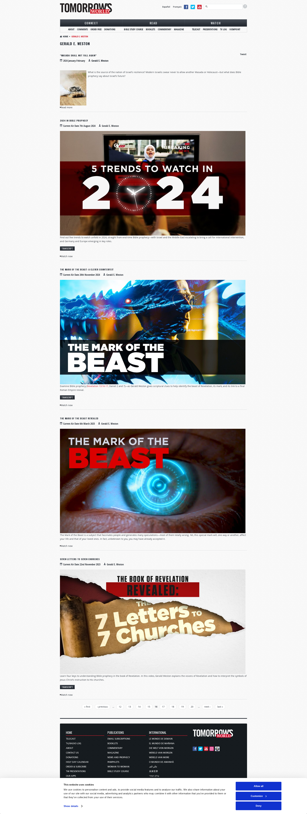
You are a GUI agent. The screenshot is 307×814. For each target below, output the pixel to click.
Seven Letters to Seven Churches (80, 559)
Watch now (67, 256)
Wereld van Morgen (160, 752)
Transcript (67, 248)
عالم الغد (153, 766)
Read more (66, 107)
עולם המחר (154, 776)
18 (173, 706)
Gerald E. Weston (99, 60)
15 (149, 706)
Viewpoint (234, 29)
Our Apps (71, 776)
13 (129, 706)
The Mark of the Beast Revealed (79, 418)
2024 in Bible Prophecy (74, 120)
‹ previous (102, 706)
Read (153, 23)
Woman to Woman (118, 766)
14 (139, 706)
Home (65, 36)
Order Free (96, 29)
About (71, 29)
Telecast (196, 29)
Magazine (179, 29)
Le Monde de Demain (161, 738)
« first (87, 706)
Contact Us (72, 752)
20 (192, 706)
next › (207, 706)
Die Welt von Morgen (161, 748)
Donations (109, 29)
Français (177, 6)
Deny (258, 805)
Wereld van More (159, 757)
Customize (257, 796)
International (157, 733)
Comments (82, 29)
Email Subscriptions (118, 738)
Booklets (150, 29)
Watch (216, 23)
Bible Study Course (133, 29)
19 (182, 706)
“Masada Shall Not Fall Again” (78, 55)
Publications (115, 733)
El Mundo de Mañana (161, 743)
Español (166, 6)
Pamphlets (113, 762)
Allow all (258, 786)
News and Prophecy (118, 757)
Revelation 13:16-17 (97, 386)
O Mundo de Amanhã (161, 762)
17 (163, 706)
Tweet (243, 54)
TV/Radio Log (73, 743)
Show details (71, 806)
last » (220, 706)
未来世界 (153, 771)
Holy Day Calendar (77, 762)
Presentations (210, 29)
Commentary (164, 29)
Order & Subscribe (76, 766)
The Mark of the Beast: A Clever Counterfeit (87, 269)
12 (120, 706)
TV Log (223, 29)
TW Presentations (76, 771)
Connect (91, 23)
